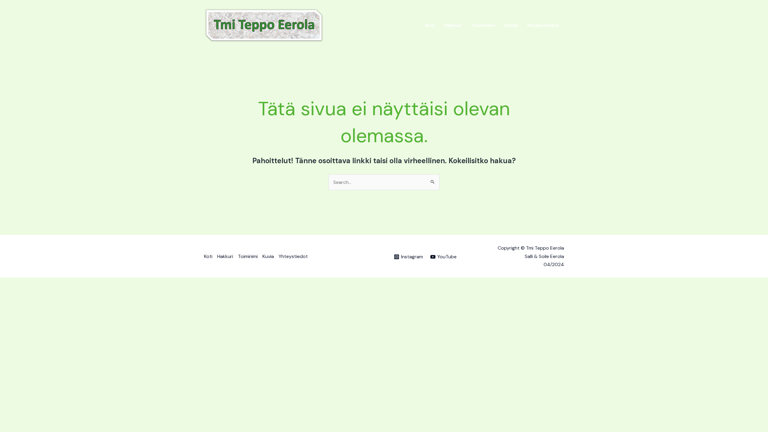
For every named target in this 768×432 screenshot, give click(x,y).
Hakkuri (453, 25)
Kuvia (511, 25)
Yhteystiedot (543, 25)
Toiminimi (483, 25)
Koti (430, 25)
